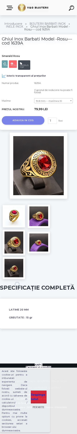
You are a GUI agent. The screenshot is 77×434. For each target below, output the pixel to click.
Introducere (13, 23)
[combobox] (53, 100)
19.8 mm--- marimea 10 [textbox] (49, 100)
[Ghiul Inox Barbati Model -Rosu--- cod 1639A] (39, 133)
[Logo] (33, 7)
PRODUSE (10, 8)
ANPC (38, 365)
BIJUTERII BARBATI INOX (48, 23)
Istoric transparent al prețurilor (26, 75)
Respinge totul (38, 397)
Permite (38, 407)
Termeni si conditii (38, 367)
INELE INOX (14, 26)
